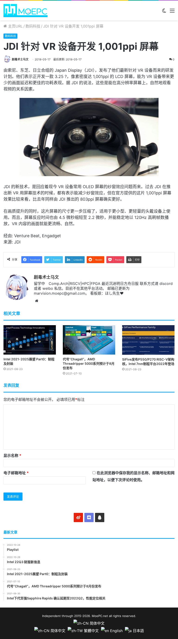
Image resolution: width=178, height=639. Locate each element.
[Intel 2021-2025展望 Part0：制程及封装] (29, 340)
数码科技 (32, 26)
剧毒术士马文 (20, 59)
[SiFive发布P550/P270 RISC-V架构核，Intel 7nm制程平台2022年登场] (148, 340)
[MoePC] (25, 10)
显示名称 (12, 455)
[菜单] (172, 12)
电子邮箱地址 (16, 473)
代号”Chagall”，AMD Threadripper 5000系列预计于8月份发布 (88, 363)
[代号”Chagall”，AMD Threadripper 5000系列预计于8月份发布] (89, 340)
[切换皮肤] (164, 12)
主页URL (15, 26)
